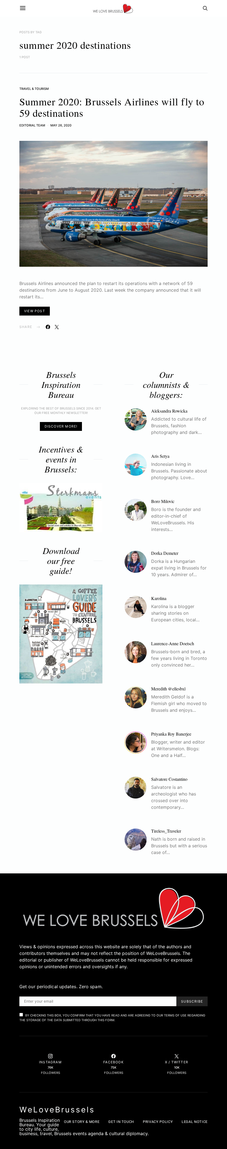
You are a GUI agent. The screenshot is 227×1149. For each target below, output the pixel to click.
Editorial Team (32, 125)
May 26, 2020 (60, 125)
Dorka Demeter (164, 553)
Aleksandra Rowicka (169, 411)
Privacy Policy (158, 1122)
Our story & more (81, 1122)
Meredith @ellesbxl (168, 689)
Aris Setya (160, 456)
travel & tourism (34, 89)
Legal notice (195, 1122)
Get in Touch (121, 1122)
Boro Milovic (162, 501)
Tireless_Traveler (166, 831)
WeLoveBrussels (57, 1110)
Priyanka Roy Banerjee (171, 734)
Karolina (158, 598)
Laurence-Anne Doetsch (172, 643)
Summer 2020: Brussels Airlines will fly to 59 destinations (111, 107)
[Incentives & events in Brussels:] (60, 507)
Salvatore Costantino (169, 779)
